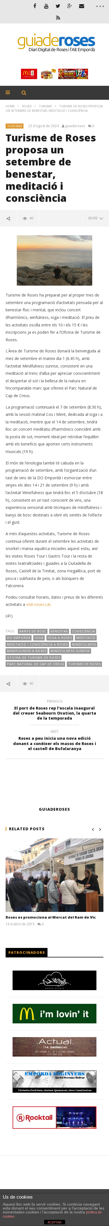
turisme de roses (84, 664)
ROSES (27, 106)
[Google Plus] (70, 6)
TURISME (45, 106)
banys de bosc (32, 631)
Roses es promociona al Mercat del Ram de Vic (51, 917)
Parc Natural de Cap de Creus (35, 664)
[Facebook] (35, 6)
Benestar (59, 631)
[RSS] (58, 17)
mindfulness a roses (26, 651)
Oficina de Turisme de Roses (33, 657)
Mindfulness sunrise (70, 651)
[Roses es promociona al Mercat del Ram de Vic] (54, 875)
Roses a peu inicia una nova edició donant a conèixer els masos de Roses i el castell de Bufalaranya (54, 741)
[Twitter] (58, 6)
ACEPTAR (54, 1222)
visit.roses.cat (38, 604)
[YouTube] (46, 6)
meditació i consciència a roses (37, 644)
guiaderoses (75, 126)
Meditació (86, 637)
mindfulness (84, 644)
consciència (83, 631)
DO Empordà (18, 637)
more (93, 218)
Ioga (39, 637)
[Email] (81, 6)
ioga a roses (60, 637)
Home (10, 106)
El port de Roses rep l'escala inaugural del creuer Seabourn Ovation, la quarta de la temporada (54, 711)
